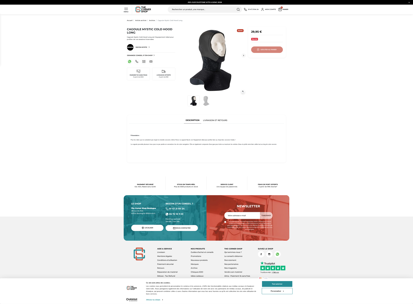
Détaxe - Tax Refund (166, 276)
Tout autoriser (277, 284)
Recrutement (230, 260)
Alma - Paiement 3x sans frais (237, 276)
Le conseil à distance (233, 256)
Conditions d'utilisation (167, 260)
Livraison (161, 252)
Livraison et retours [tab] (215, 120)
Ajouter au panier (268, 50)
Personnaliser (276, 291)
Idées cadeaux (197, 276)
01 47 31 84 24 (176, 208)
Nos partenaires (231, 264)
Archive (152, 20)
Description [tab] (193, 120)
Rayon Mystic (141, 47)
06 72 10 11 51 (175, 214)
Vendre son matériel (233, 272)
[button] (283, 9)
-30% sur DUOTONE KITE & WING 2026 (204, 2)
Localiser (148, 228)
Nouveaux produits (199, 260)
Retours (160, 268)
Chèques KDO (197, 272)
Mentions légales (164, 256)
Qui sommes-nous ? (233, 252)
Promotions (196, 256)
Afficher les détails (153, 300)
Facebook (261, 254)
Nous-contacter (182, 228)
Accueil (130, 20)
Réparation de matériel (167, 272)
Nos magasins (230, 268)
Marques (195, 264)
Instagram (269, 254)
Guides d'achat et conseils (202, 252)
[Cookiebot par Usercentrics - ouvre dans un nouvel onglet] (131, 299)
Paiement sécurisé (165, 264)
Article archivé (140, 20)
